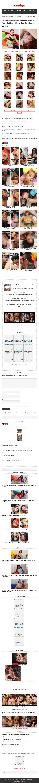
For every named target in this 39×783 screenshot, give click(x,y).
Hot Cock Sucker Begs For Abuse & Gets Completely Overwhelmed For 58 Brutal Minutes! (19, 591)
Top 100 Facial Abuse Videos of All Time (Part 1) (13, 515)
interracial (17, 276)
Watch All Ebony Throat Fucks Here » (19, 728)
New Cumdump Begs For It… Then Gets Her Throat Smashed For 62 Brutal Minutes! (18, 561)
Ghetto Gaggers (9, 275)
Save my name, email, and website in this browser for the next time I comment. (16, 406)
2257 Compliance (29, 779)
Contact (24, 779)
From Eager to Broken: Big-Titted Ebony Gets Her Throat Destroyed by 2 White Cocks (19, 576)
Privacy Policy (9, 779)
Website (3, 399)
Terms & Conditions (15, 779)
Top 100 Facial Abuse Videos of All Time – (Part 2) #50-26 (16, 542)
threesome (21, 276)
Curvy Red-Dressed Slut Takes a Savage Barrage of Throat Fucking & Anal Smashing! (18, 501)
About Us (20, 779)
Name (3, 389)
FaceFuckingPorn (19, 5)
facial (13, 276)
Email (3, 394)
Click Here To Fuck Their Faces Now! (27, 681)
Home (5, 779)
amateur (7, 276)
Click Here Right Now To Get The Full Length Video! (19, 51)
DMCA (34, 779)
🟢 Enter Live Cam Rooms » (19, 768)
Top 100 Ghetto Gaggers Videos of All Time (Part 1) (14, 529)
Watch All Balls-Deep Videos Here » (19, 706)
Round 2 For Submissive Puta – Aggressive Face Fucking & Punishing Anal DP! (19, 486)
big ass (11, 276)
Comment (4, 377)
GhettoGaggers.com (8, 139)
